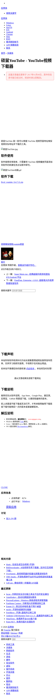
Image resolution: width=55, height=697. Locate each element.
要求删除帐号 (12, 42)
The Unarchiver (22, 426)
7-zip (22, 422)
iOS (7, 30)
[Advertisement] (27, 109)
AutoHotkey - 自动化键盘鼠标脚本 (21, 597)
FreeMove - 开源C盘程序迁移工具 (21, 613)
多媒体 (10, 53)
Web (8, 37)
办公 (8, 675)
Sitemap (14, 633)
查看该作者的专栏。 (27, 265)
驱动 (8, 684)
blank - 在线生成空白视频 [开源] (20, 564)
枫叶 (3, 262)
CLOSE (4, 487)
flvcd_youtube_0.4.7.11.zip (12, 182)
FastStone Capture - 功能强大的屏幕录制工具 (25, 603)
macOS (9, 27)
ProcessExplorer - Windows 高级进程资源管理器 (27, 600)
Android (9, 32)
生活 (8, 654)
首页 (3, 53)
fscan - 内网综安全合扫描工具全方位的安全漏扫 (27, 594)
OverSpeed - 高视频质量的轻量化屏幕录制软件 (27, 574)
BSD (8, 39)
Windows (10, 23)
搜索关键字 (6, 290)
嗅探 (7, 244)
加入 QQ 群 (11, 518)
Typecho (7, 630)
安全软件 (10, 663)
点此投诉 (30, 369)
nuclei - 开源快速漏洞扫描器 (18, 609)
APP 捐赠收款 (12, 45)
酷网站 (9, 681)
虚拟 (8, 666)
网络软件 (10, 651)
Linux (8, 25)
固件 (8, 678)
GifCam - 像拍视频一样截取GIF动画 (22, 583)
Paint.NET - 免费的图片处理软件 (20, 622)
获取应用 (11, 507)
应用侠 (4, 8)
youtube (16, 244)
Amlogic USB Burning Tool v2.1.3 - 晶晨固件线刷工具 (29, 616)
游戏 (8, 657)
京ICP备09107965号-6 (10, 636)
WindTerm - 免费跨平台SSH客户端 (21, 619)
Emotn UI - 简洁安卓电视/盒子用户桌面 (23, 606)
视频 (3, 244)
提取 (11, 244)
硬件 (8, 660)
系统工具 (10, 644)
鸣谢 (21, 633)
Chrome (9, 34)
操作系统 (10, 669)
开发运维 (10, 672)
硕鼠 (22, 244)
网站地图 (5, 633)
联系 (8, 48)
